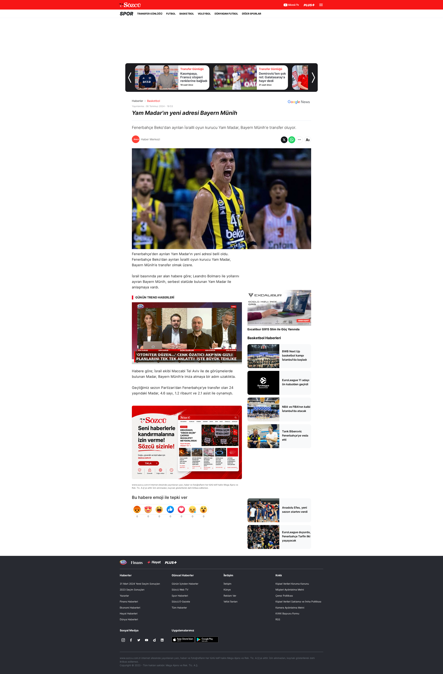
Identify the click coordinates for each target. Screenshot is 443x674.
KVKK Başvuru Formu (287, 613)
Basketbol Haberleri (264, 338)
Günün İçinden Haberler (185, 583)
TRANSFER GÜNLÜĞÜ (149, 13)
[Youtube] (146, 640)
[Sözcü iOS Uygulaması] (183, 639)
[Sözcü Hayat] (154, 562)
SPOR (126, 14)
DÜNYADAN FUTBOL (226, 13)
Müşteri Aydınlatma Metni (289, 589)
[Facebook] (131, 640)
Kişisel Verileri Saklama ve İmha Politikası (298, 601)
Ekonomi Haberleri (130, 607)
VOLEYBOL (204, 13)
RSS (277, 619)
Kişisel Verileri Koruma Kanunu (292, 583)
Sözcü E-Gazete (181, 601)
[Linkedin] (162, 640)
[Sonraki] (313, 77)
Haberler (137, 100)
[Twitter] (138, 640)
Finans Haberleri (129, 601)
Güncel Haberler (183, 575)
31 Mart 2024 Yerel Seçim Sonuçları (140, 583)
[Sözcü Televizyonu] (123, 562)
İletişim (227, 583)
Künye (227, 589)
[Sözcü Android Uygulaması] (206, 639)
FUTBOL (171, 13)
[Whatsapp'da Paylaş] (291, 139)
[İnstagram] (123, 640)
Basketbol (153, 100)
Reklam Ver (230, 595)
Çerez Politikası (284, 595)
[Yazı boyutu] (307, 139)
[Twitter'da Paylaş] (284, 139)
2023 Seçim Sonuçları (132, 589)
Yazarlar (124, 595)
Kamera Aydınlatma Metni (289, 607)
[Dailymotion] (154, 640)
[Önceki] (129, 77)
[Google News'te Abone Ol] (298, 102)
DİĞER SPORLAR (251, 13)
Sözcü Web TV (180, 589)
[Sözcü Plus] (171, 562)
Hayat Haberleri (128, 613)
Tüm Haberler (179, 607)
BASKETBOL (186, 13)
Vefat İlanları (230, 601)
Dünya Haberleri (129, 619)
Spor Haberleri (180, 595)
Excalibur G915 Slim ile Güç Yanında (273, 329)
